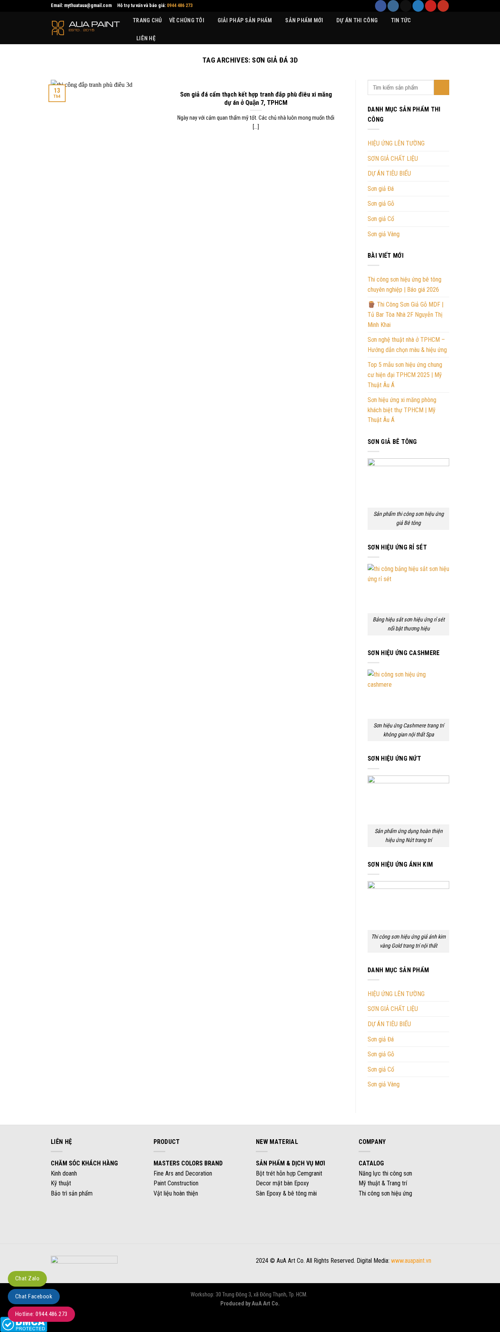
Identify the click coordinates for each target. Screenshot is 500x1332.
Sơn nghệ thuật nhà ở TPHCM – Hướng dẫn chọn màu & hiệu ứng (407, 345)
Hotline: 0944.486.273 (41, 1314)
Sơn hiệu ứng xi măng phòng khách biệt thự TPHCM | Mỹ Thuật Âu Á (402, 410)
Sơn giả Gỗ (381, 204)
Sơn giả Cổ (381, 219)
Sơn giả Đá (381, 188)
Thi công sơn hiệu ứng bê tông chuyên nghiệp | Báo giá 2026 (404, 284)
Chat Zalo (27, 1278)
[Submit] (441, 87)
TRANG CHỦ (147, 20)
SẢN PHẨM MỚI (304, 20)
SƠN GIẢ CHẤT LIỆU (393, 158)
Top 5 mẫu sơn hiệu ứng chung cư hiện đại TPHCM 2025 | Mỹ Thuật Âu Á (405, 375)
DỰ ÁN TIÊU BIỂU (389, 173)
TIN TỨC (401, 20)
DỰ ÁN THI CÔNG (357, 20)
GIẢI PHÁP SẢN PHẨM (245, 20)
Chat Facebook (33, 1296)
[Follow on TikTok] (405, 6)
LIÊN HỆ (145, 38)
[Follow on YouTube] (443, 6)
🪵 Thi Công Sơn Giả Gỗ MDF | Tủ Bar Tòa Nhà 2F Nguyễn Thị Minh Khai (405, 315)
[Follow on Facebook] (380, 6)
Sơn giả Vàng (384, 234)
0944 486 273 (180, 5)
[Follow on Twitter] (418, 6)
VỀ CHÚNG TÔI (186, 20)
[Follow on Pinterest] (430, 6)
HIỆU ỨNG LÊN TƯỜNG (396, 143)
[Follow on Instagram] (393, 6)
